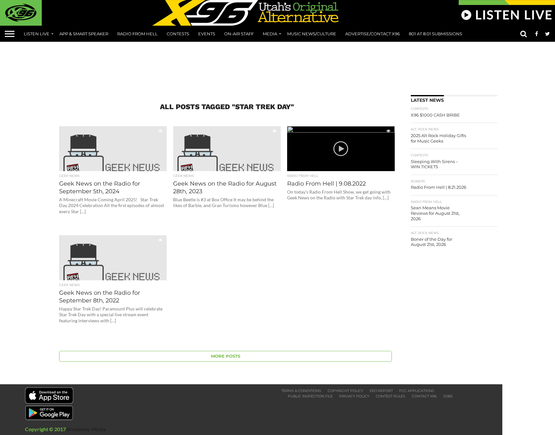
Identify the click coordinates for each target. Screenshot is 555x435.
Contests (178, 33)
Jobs (448, 396)
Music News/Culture (311, 33)
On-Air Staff (239, 33)
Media (270, 33)
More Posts (225, 356)
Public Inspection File (310, 396)
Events (206, 33)
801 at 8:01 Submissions (435, 33)
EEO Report (381, 390)
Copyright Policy (345, 390)
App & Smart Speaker (83, 33)
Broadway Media (86, 429)
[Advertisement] (277, 66)
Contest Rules (390, 396)
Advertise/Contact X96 (372, 33)
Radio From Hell (137, 33)
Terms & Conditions (301, 390)
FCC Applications (416, 390)
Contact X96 (424, 396)
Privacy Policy (354, 396)
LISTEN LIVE (36, 33)
